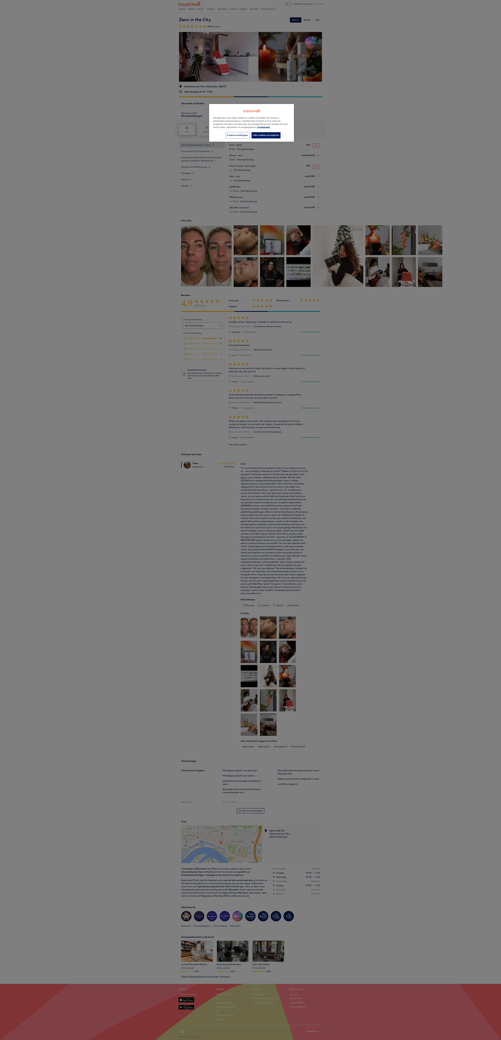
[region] (251, 123)
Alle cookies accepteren (266, 135)
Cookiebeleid (263, 127)
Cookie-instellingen (237, 135)
